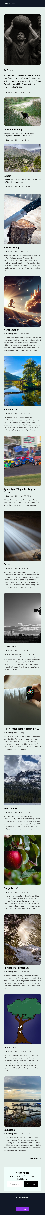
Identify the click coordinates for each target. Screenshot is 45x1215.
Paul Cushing (8, 92)
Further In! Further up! (17, 967)
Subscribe (31, 1184)
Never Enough (11, 329)
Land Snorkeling (13, 129)
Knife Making (11, 247)
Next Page (35, 1158)
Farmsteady (10, 646)
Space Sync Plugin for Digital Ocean (19, 491)
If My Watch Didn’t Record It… (21, 728)
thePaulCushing (10, 3)
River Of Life (11, 409)
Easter (7, 564)
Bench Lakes (10, 808)
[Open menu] (40, 3)
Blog (17, 92)
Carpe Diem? (11, 888)
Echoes (7, 176)
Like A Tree (10, 1047)
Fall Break (9, 1129)
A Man (8, 70)
